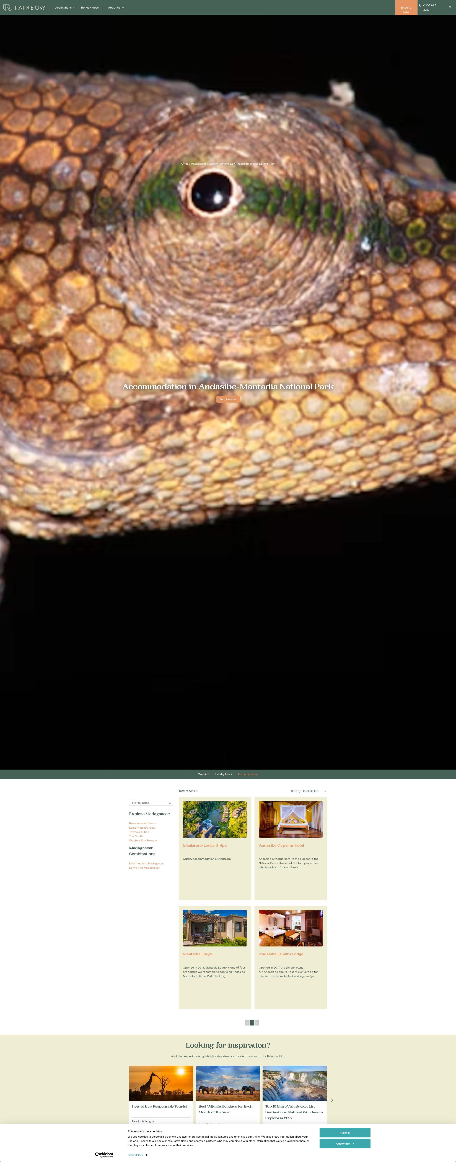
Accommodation (248, 774)
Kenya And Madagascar (144, 868)
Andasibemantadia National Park (255, 164)
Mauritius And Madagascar (146, 863)
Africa (184, 164)
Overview (204, 774)
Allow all (345, 1132)
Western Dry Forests (143, 840)
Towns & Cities (139, 832)
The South (136, 836)
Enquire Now (228, 399)
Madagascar (198, 164)
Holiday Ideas (223, 774)
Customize (343, 1143)
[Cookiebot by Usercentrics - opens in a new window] (104, 1155)
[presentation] (331, 1100)
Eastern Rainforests (221, 164)
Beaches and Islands (142, 823)
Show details (135, 1154)
